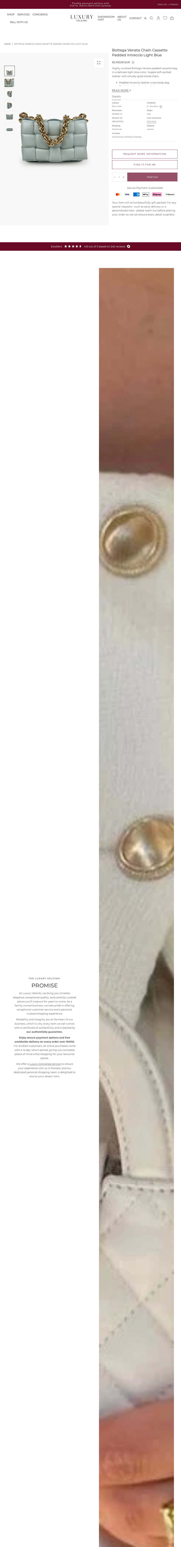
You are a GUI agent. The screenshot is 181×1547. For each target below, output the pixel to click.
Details (116, 96)
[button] (145, 19)
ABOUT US (122, 18)
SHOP (10, 14)
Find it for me (145, 164)
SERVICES (23, 14)
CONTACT (135, 18)
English (162, 4)
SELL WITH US (19, 22)
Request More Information (144, 154)
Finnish (174, 4)
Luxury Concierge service (45, 1064)
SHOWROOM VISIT (106, 18)
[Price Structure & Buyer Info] (133, 62)
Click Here (151, 121)
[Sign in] (158, 18)
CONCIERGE (40, 14)
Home (7, 44)
